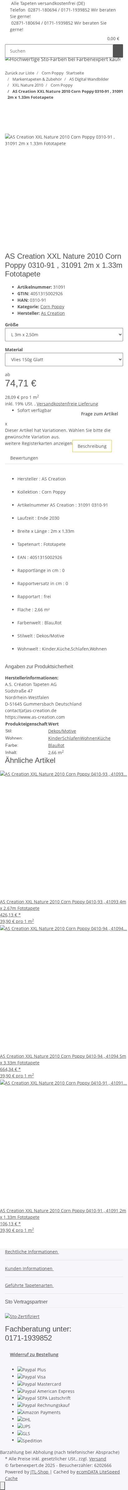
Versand (97, 1459)
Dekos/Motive (62, 731)
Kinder (55, 738)
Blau (52, 745)
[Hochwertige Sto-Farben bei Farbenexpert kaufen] (62, 59)
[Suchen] (118, 51)
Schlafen (71, 738)
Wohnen (89, 738)
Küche (104, 738)
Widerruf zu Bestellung (34, 1354)
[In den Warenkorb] (10, 116)
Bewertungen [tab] (24, 458)
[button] (91, 38)
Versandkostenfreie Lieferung (67, 404)
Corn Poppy (52, 307)
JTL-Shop (40, 1472)
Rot (60, 745)
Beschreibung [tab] (92, 446)
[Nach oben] (2, 1486)
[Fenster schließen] (10, 127)
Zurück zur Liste (19, 73)
